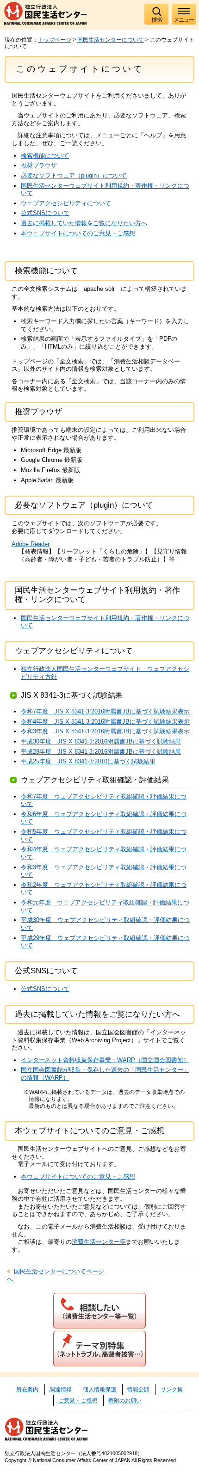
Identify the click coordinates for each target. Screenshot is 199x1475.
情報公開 (138, 1389)
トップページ (54, 40)
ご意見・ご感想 (77, 1400)
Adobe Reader (31, 544)
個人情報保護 (99, 1389)
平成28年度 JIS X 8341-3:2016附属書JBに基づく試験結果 (101, 751)
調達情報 (61, 1389)
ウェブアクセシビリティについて (66, 203)
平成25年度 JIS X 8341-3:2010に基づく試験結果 (88, 761)
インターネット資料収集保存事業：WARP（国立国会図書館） (105, 1060)
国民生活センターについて (110, 40)
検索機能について (45, 155)
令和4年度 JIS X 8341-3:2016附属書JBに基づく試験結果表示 (105, 721)
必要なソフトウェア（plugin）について (74, 175)
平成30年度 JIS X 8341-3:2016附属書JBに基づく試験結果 (101, 741)
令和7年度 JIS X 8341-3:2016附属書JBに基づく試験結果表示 (105, 711)
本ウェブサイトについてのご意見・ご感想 (78, 233)
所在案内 (27, 1389)
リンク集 (172, 1389)
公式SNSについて (45, 212)
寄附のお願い (125, 1400)
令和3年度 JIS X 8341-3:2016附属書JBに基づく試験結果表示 (105, 731)
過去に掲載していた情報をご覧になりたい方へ (84, 223)
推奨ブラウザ (39, 165)
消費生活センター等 (99, 1241)
